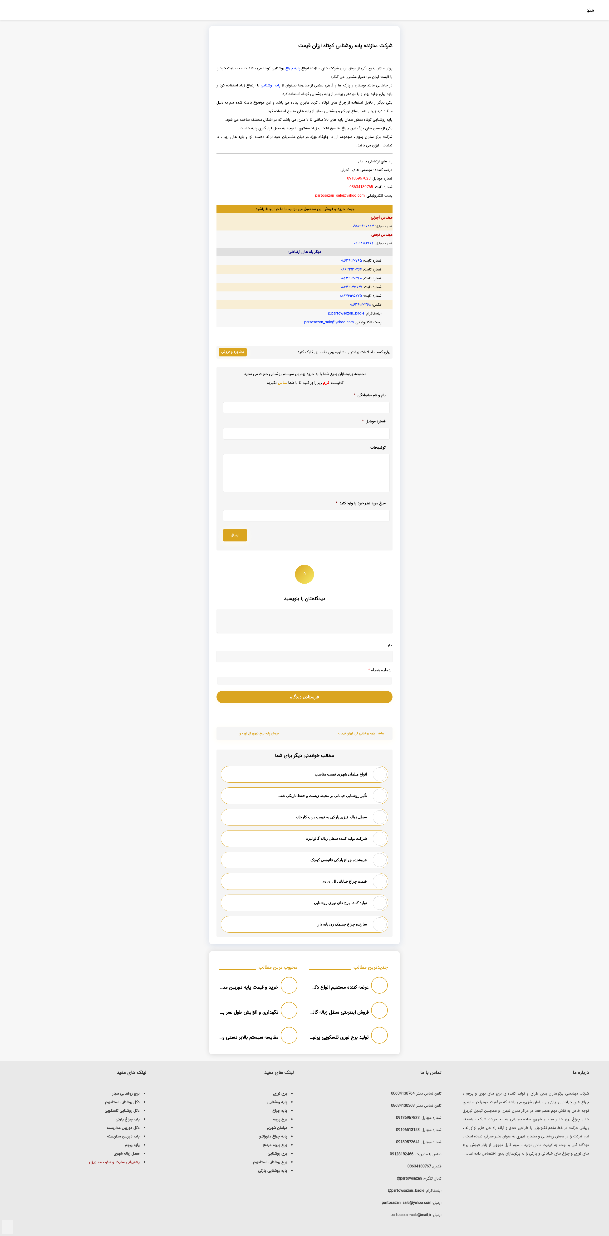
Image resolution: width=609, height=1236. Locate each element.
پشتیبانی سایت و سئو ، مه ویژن (114, 1162)
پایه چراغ (292, 68)
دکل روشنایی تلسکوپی (122, 1111)
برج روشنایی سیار (126, 1093)
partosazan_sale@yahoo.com (329, 322)
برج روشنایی (277, 1153)
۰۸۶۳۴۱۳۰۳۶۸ (351, 278)
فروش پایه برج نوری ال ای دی (259, 733)
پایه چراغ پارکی (128, 1119)
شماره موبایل (374, 421)
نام (390, 644)
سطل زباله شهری (127, 1153)
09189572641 (408, 1142)
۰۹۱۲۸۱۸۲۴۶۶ (364, 243)
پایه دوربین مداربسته (123, 1136)
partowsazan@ (409, 1178)
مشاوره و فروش (232, 352)
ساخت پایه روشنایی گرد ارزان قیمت (361, 733)
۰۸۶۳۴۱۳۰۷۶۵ (351, 261)
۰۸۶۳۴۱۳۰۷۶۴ (351, 269)
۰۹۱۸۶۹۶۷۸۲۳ (363, 226)
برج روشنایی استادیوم (270, 1162)
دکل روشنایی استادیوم (122, 1102)
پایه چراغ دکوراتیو (273, 1136)
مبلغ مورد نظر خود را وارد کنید (361, 503)
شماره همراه (379, 670)
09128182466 (401, 1154)
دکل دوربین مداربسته (123, 1128)
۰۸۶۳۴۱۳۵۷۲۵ (351, 296)
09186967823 (408, 1118)
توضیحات (378, 447)
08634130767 (419, 1166)
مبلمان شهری (277, 1128)
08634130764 (403, 1093)
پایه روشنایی (271, 85)
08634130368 (403, 1106)
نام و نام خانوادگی (370, 395)
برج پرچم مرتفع (275, 1145)
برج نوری (280, 1093)
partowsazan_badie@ (346, 313)
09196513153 (408, 1130)
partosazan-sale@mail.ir (411, 1215)
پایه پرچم (132, 1145)
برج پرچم (280, 1119)
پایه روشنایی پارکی (272, 1171)
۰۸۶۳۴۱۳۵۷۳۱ (351, 287)
